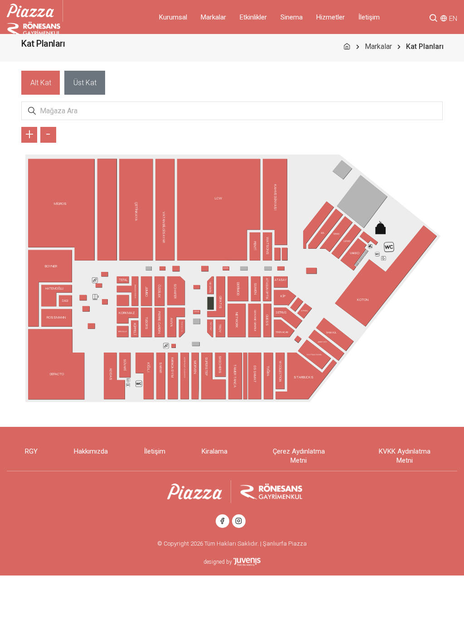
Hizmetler (330, 17)
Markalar (213, 17)
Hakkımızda (91, 451)
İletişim (369, 17)
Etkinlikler (253, 17)
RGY (31, 451)
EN (453, 19)
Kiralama (214, 451)
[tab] (40, 83)
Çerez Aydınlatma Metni (299, 455)
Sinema (291, 17)
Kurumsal (173, 17)
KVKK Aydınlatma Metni (404, 455)
